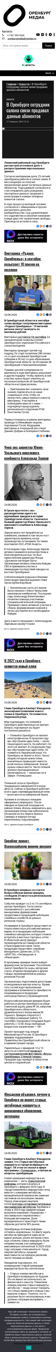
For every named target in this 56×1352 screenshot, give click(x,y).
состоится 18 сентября (31, 337)
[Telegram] (44, 226)
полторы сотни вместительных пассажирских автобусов (27, 1205)
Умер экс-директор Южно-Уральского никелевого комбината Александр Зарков (26, 452)
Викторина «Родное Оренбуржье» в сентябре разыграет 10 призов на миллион (23, 261)
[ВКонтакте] (37, 226)
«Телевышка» (28, 1170)
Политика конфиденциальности (28, 1343)
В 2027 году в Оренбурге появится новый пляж (22, 663)
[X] (47, 226)
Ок (28, 1348)
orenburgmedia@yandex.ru (22, 38)
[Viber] (50, 226)
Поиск (48, 45)
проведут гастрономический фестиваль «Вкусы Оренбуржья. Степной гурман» (28, 1053)
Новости (24, 84)
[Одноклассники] (41, 226)
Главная (11, 84)
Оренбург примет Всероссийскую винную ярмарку (27, 843)
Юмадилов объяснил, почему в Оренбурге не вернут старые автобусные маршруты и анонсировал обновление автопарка (27, 1105)
